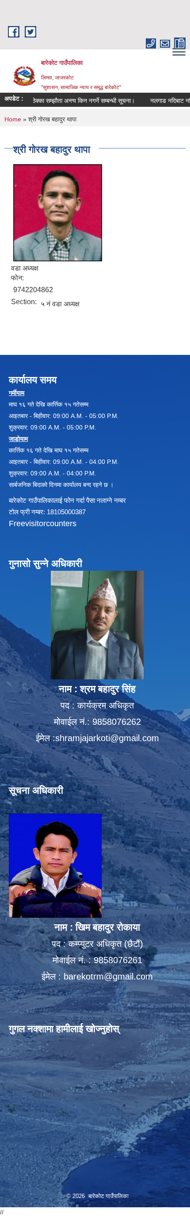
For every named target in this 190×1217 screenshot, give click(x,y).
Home (12, 119)
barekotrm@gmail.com (108, 976)
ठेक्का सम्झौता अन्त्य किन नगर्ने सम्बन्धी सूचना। (70, 100)
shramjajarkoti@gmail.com (107, 738)
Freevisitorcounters (42, 523)
